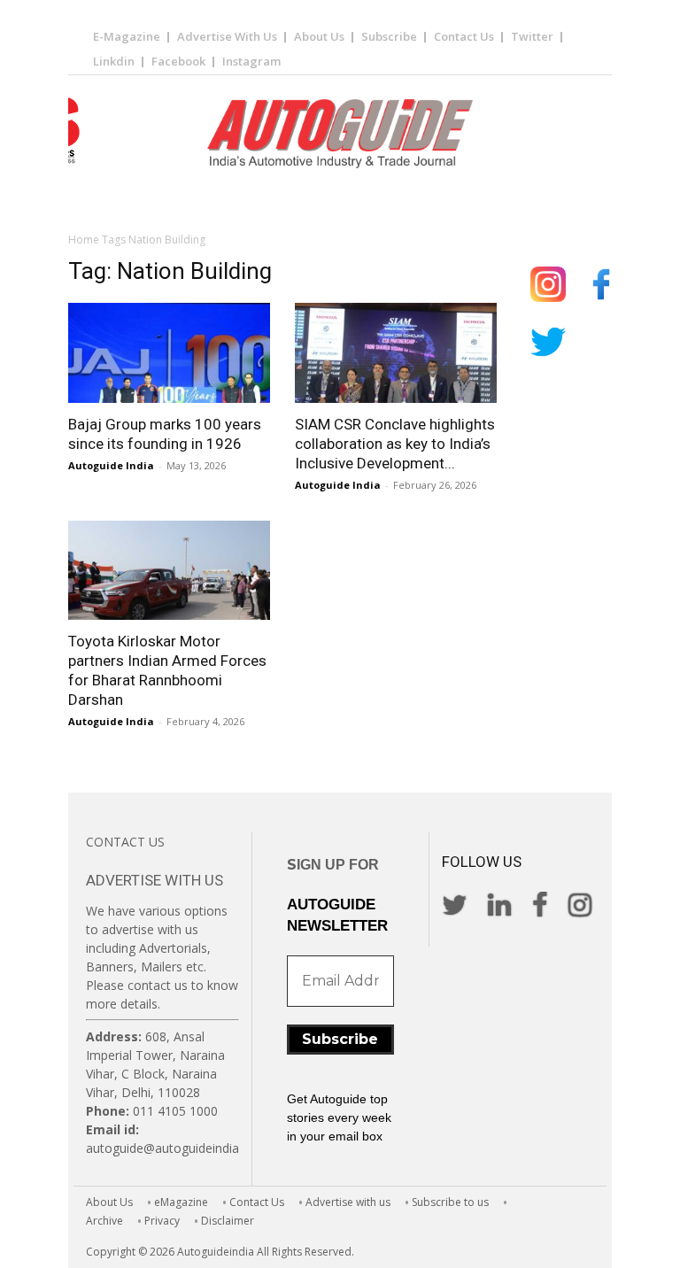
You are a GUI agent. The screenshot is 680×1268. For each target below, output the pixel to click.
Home (83, 239)
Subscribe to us (450, 1202)
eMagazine (181, 1202)
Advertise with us (347, 1202)
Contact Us (464, 36)
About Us (319, 36)
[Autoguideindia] (340, 133)
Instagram (251, 61)
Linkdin (114, 61)
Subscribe (389, 36)
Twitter (532, 36)
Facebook (178, 61)
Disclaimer (227, 1220)
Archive (104, 1220)
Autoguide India (111, 465)
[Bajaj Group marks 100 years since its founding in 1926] (169, 353)
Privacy (162, 1220)
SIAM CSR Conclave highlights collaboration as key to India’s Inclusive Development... (395, 443)
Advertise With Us (227, 36)
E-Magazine (126, 36)
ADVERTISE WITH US (154, 880)
